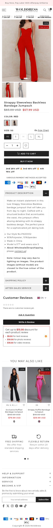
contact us (20, 251)
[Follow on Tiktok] (25, 506)
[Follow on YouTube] (20, 506)
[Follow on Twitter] (7, 506)
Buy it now (26, 161)
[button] (26, 315)
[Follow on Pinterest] (16, 506)
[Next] (48, 386)
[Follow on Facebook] (3, 506)
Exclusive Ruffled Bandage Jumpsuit (14, 411)
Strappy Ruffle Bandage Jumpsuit (39, 411)
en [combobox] (42, 298)
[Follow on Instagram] (12, 506)
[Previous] (4, 386)
